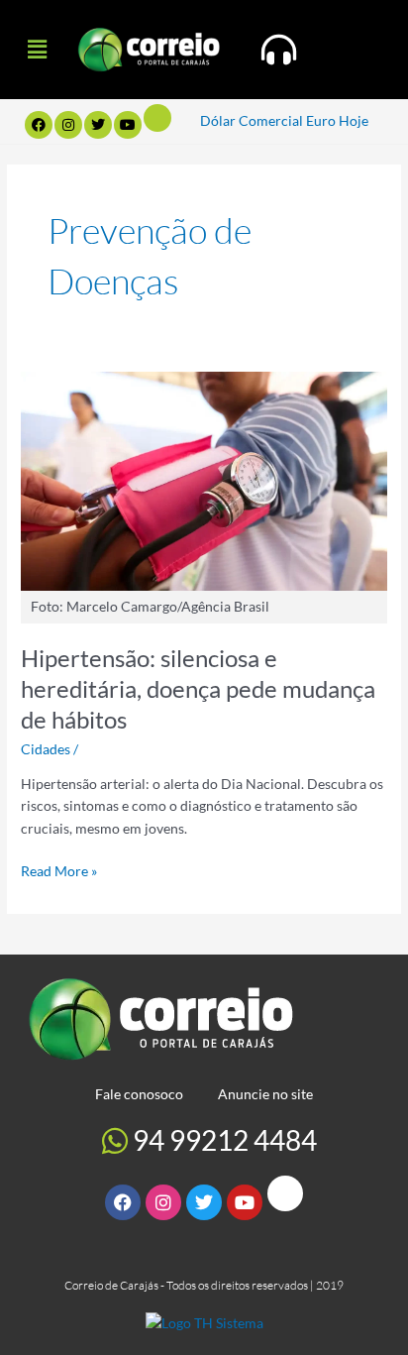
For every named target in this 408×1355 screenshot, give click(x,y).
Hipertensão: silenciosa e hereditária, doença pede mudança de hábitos (198, 689)
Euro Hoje (337, 120)
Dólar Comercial (251, 120)
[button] (36, 49)
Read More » (59, 869)
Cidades (45, 748)
